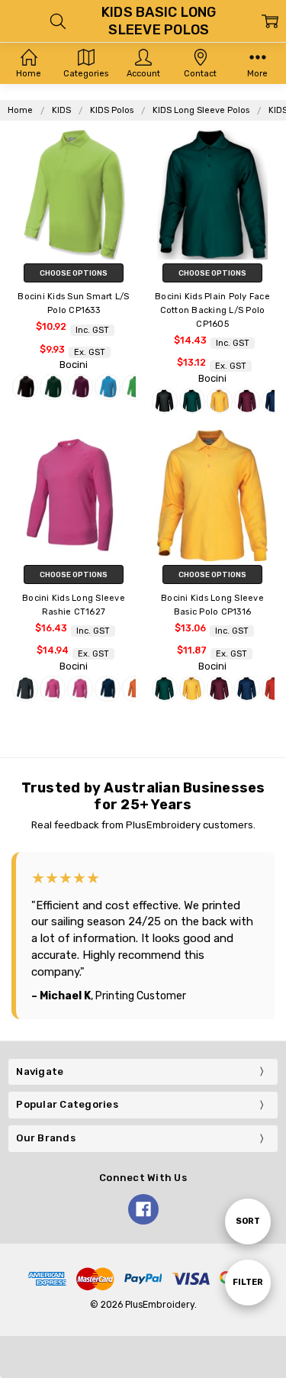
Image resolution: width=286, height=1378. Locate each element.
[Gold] (220, 401)
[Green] (135, 387)
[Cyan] (108, 387)
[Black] (25, 387)
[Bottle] (53, 387)
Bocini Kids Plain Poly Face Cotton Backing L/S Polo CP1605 (212, 310)
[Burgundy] (80, 387)
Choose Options (74, 273)
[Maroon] (247, 401)
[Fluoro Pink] (53, 689)
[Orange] (135, 689)
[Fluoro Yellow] (80, 689)
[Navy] (108, 689)
